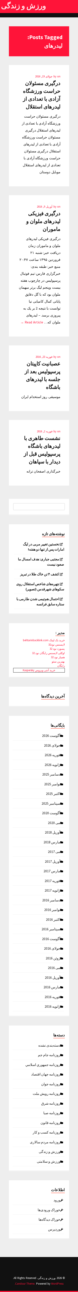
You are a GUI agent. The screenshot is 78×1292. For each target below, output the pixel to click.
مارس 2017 (52, 871)
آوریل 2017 (52, 861)
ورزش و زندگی (23, 5)
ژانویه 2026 (52, 764)
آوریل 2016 (52, 977)
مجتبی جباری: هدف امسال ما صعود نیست (41, 561)
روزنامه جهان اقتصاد (45, 1074)
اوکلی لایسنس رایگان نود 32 (48, 653)
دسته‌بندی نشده (49, 1045)
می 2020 (54, 822)
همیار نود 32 (58, 657)
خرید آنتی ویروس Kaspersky (39, 670)
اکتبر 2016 (53, 919)
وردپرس (54, 1229)
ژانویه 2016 (52, 1006)
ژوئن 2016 (53, 958)
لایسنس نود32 (56, 644)
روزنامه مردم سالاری (45, 1142)
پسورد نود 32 (57, 649)
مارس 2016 (52, 987)
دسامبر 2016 (51, 900)
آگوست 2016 (51, 939)
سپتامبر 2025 (51, 803)
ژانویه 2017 (52, 890)
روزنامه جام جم (49, 1055)
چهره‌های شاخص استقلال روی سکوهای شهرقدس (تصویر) (40, 586)
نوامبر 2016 (52, 909)
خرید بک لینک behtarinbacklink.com (44, 640)
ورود (57, 1200)
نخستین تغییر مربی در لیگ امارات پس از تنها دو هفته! (43, 546)
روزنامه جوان (50, 1084)
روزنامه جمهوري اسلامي (42, 1064)
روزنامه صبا (51, 1113)
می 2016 (54, 967)
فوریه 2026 (52, 755)
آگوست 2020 (51, 813)
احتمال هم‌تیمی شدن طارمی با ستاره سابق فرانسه (40, 601)
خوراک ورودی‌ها (49, 1210)
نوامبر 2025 (52, 784)
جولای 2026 (52, 745)
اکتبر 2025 (53, 793)
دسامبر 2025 (51, 774)
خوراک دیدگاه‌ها (49, 1219)
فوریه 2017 (52, 880)
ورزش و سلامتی (48, 1161)
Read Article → (31, 322)
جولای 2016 (52, 948)
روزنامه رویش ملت (46, 1093)
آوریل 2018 (52, 832)
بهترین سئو (58, 661)
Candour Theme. (25, 1283)
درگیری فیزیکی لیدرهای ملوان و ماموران (43, 221)
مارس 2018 (52, 842)
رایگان (61, 666)
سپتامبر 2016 (51, 929)
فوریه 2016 (52, 997)
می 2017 (54, 851)
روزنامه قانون (50, 1122)
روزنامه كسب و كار (46, 1132)
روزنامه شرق (50, 1103)
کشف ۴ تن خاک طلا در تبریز (39, 574)
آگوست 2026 (51, 735)
